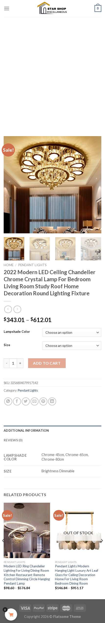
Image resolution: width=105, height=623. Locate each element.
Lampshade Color (17, 331)
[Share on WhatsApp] (8, 401)
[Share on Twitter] (26, 401)
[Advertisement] (52, 71)
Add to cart (47, 363)
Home (8, 265)
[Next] (93, 184)
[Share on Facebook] (17, 401)
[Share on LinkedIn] (52, 401)
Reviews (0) (13, 440)
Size (7, 345)
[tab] (52, 430)
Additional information (26, 430)
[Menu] (7, 8)
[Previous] (11, 184)
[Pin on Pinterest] (43, 401)
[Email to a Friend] (35, 401)
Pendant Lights (32, 265)
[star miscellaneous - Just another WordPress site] (52, 8)
